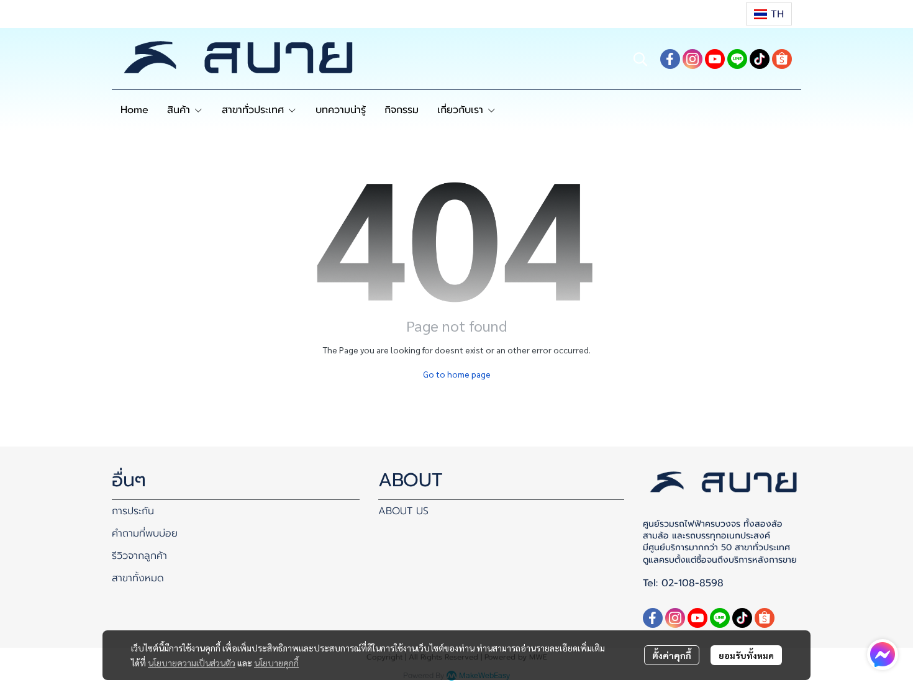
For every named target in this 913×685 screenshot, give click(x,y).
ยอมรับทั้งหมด (746, 655)
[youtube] (715, 59)
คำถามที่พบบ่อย (145, 533)
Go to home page (457, 373)
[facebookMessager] (882, 654)
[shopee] (782, 59)
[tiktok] (760, 59)
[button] (769, 13)
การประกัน (133, 511)
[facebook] (670, 59)
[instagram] (692, 59)
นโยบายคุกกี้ (276, 662)
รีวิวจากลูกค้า (139, 555)
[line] (737, 59)
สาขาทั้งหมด (138, 578)
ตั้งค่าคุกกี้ (671, 655)
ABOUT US (403, 511)
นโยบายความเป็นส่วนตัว (191, 662)
